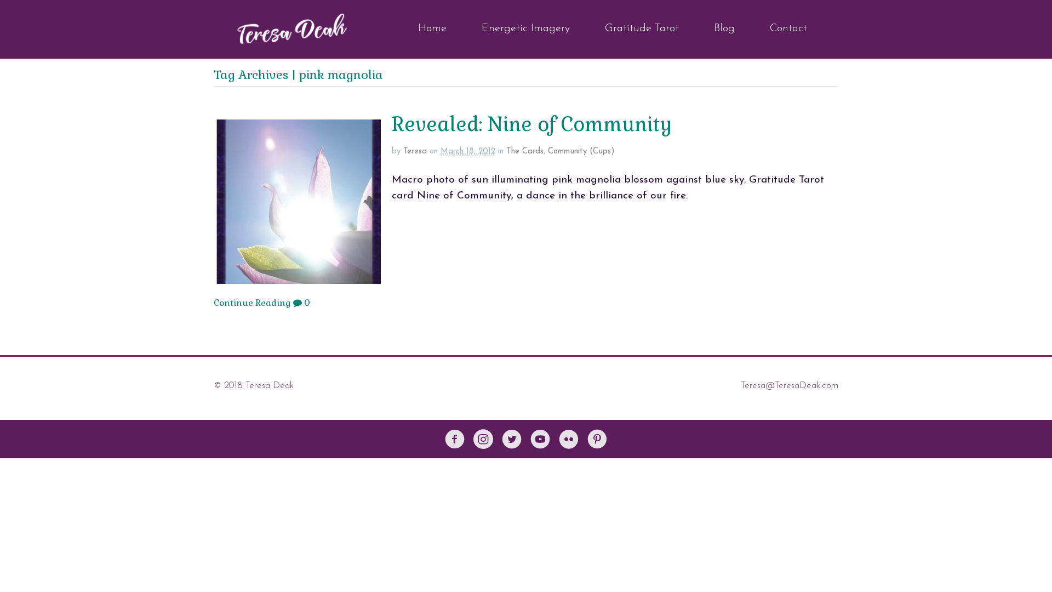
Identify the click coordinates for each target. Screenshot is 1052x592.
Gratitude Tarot (642, 28)
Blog (724, 28)
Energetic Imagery (526, 28)
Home (432, 28)
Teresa (415, 151)
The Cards (525, 151)
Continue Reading (252, 303)
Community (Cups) (581, 151)
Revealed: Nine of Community (532, 124)
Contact (788, 28)
